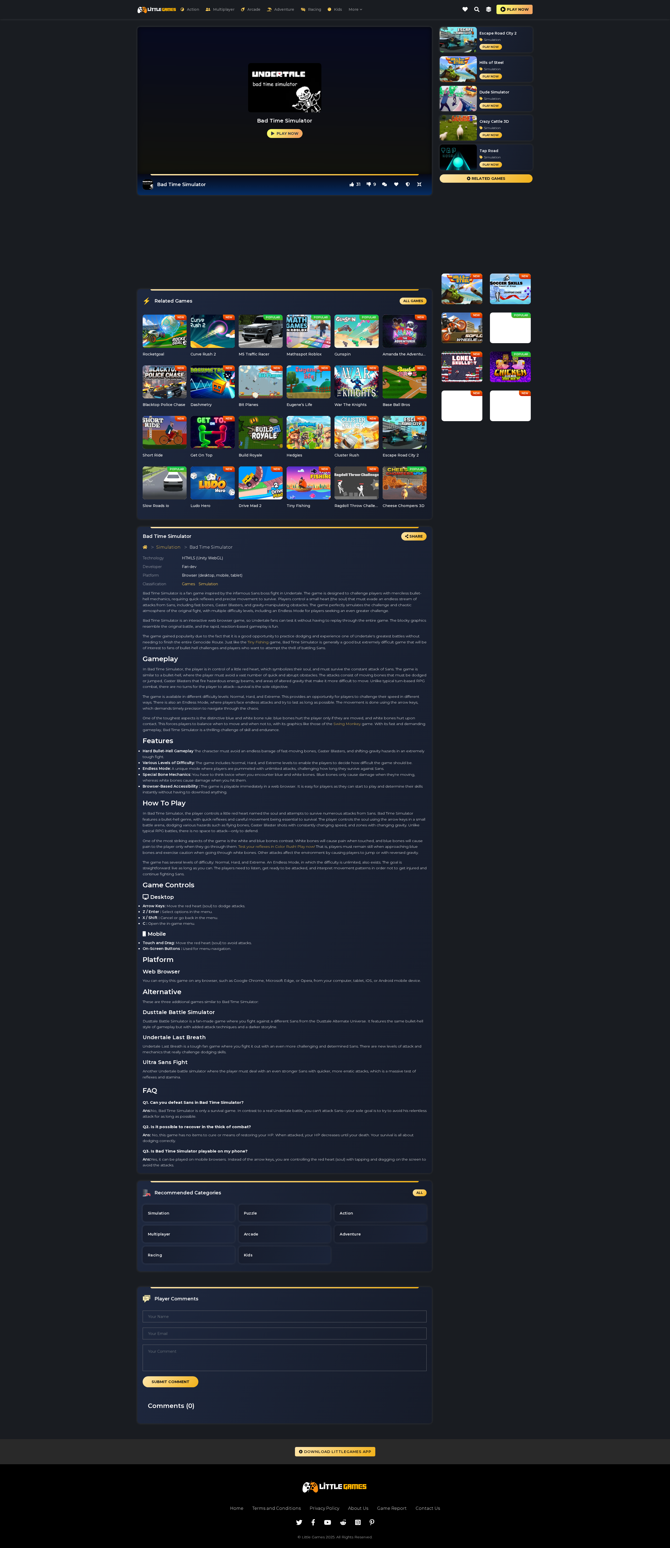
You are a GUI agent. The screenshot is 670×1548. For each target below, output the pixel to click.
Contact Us (428, 1508)
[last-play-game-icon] (489, 9)
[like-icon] (465, 9)
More (354, 9)
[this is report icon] (407, 184)
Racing (314, 9)
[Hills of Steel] (462, 291)
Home (236, 1508)
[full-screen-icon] (384, 184)
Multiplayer (223, 9)
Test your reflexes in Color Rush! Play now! (276, 846)
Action (193, 9)
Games (188, 584)
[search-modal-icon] (477, 9)
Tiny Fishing (258, 642)
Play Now (287, 133)
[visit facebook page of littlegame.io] (313, 1522)
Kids (338, 9)
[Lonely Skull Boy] (462, 369)
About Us (358, 1508)
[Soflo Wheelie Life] (462, 330)
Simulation (168, 547)
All (419, 1193)
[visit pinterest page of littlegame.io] (372, 1522)
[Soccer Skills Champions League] (510, 291)
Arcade (253, 9)
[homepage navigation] (145, 547)
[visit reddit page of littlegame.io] (343, 1522)
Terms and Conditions (276, 1508)
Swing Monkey (347, 723)
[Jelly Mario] (510, 408)
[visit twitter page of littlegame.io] (299, 1522)
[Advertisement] (284, 242)
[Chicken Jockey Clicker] (510, 369)
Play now (518, 9)
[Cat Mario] (462, 408)
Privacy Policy (324, 1508)
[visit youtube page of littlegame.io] (327, 1522)
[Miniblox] (510, 330)
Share (415, 536)
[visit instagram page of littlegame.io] (358, 1522)
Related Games (488, 178)
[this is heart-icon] (396, 184)
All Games (413, 301)
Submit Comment (170, 1381)
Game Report (392, 1508)
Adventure (284, 9)
